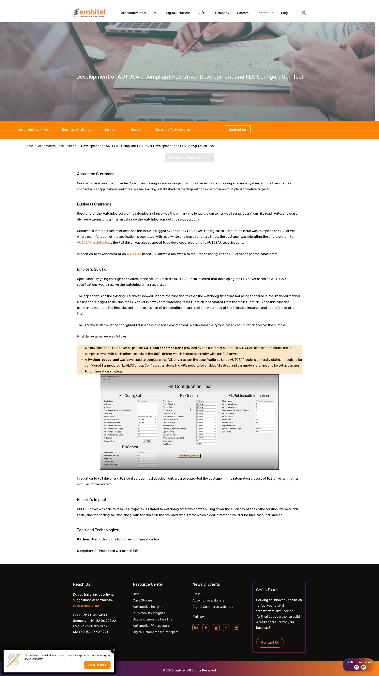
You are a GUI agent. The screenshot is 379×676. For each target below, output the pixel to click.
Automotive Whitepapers (151, 626)
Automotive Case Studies (57, 146)
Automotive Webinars (208, 600)
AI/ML (202, 13)
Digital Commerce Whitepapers (155, 632)
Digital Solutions (178, 13)
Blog (284, 13)
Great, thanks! (97, 664)
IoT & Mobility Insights (149, 613)
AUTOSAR (134, 254)
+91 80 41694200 (95, 615)
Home (28, 146)
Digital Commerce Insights (152, 619)
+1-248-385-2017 (94, 626)
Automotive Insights (148, 607)
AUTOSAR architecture (94, 242)
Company (222, 13)
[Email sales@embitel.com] (363, 667)
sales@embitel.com (87, 606)
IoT (156, 13)
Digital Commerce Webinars (212, 607)
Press (196, 594)
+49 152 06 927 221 (102, 621)
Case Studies (142, 600)
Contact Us (264, 13)
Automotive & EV (133, 13)
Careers (243, 13)
